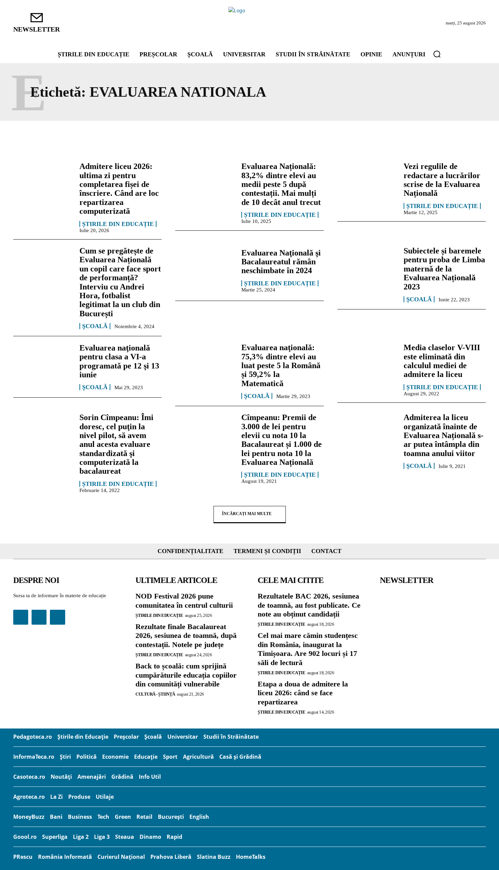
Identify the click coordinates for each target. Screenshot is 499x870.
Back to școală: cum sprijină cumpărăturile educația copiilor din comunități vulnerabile (186, 675)
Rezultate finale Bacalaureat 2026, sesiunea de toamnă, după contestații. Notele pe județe (186, 635)
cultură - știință (155, 694)
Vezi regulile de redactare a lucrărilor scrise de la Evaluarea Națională (442, 179)
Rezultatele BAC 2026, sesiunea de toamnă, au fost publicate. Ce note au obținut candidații (309, 605)
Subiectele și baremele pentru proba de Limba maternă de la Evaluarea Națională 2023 (444, 268)
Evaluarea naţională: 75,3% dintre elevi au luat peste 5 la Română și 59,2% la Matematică (280, 365)
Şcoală (95, 326)
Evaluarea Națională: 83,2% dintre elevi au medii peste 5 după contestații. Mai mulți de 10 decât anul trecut (281, 184)
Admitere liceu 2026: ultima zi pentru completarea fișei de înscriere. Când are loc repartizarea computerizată (119, 188)
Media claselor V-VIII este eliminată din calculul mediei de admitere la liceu (442, 361)
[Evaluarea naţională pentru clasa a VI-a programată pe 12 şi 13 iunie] (43, 367)
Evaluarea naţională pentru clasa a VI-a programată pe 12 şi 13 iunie (119, 361)
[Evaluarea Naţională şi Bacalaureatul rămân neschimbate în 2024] (205, 270)
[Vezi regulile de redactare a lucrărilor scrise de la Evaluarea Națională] (367, 185)
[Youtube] (57, 617)
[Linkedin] (39, 617)
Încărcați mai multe (247, 513)
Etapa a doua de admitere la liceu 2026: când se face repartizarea (303, 693)
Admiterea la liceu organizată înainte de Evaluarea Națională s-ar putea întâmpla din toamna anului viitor (443, 435)
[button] (437, 54)
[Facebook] (20, 617)
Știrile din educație (118, 224)
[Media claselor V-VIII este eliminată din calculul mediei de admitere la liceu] (367, 367)
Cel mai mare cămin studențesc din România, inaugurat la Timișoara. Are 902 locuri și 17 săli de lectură (308, 648)
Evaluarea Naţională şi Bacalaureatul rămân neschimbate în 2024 (281, 261)
